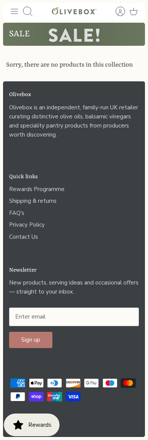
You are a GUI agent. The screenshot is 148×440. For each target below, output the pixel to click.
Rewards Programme (37, 189)
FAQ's (16, 213)
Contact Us (23, 237)
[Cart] (133, 11)
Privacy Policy (27, 225)
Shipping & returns (33, 201)
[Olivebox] (74, 11)
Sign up (30, 340)
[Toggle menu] (14, 11)
